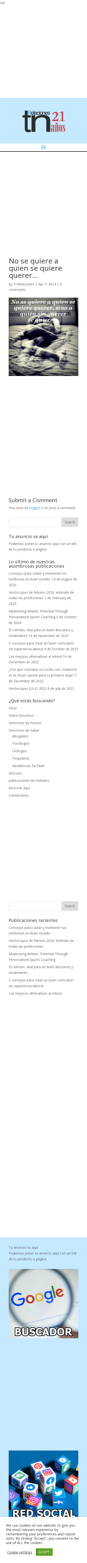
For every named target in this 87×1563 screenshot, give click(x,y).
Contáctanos (19, 795)
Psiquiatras (20, 758)
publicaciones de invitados (29, 780)
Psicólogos (20, 743)
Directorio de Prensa (25, 723)
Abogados (20, 736)
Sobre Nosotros (21, 715)
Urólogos (19, 751)
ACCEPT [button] (44, 1552)
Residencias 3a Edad (28, 765)
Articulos (15, 773)
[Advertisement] (43, 51)
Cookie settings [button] (19, 1552)
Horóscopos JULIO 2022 (28, 688)
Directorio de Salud (24, 730)
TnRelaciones (23, 284)
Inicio (13, 708)
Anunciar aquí (19, 788)
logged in (36, 508)
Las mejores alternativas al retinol (35, 656)
